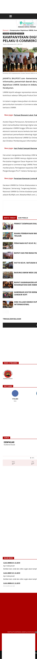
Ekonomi (5, 30)
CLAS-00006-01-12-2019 (11, 581)
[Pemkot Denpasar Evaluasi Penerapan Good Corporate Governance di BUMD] (8, 225)
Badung (5, 238)
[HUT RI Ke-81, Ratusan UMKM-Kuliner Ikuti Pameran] (8, 265)
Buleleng (6, 297)
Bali (4, 228)
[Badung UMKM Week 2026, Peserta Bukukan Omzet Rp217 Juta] (8, 274)
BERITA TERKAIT (10, 218)
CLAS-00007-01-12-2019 (11, 571)
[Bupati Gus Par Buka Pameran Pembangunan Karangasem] (8, 255)
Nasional (13, 33)
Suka (15, 391)
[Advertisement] (18, 646)
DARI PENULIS (23, 218)
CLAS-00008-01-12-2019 (11, 561)
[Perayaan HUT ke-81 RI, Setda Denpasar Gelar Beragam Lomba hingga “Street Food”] (8, 245)
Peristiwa (20, 33)
